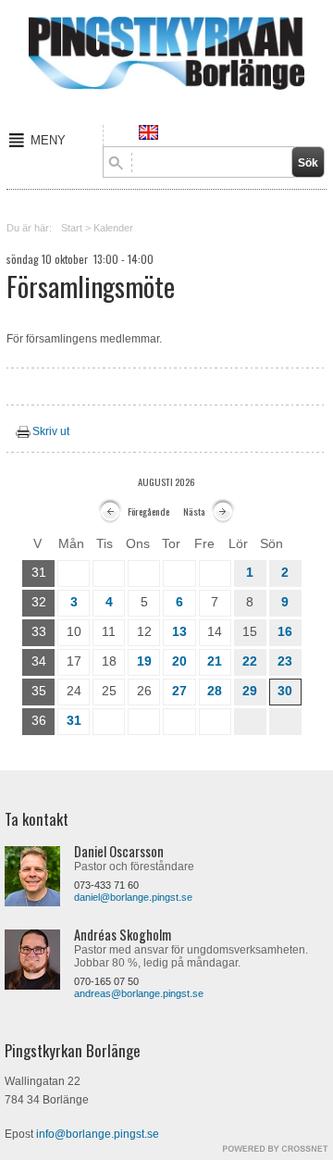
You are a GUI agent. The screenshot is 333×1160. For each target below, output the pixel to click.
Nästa (194, 511)
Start (71, 227)
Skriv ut (50, 431)
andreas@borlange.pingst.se (139, 993)
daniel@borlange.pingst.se (133, 897)
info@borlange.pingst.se (97, 1134)
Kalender (113, 227)
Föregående (148, 511)
